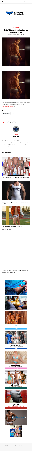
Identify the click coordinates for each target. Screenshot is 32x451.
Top (16, 448)
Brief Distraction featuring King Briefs (12, 226)
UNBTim (16, 136)
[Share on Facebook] (8, 122)
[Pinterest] (13, 122)
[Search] (24, 1)
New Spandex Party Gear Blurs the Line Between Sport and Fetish (16, 202)
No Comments (20, 34)
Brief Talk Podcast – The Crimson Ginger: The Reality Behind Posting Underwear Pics (15, 178)
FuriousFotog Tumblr (7, 106)
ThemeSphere (24, 445)
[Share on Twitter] (10, 122)
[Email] (15, 122)
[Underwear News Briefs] (16, 13)
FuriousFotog (16, 27)
